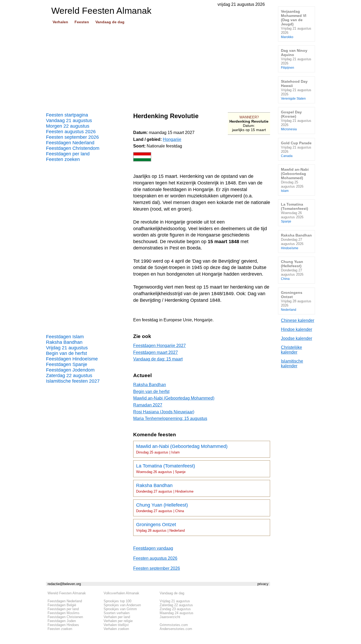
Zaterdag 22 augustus (69, 375)
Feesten (82, 22)
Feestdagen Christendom (72, 148)
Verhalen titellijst (116, 625)
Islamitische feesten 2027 (73, 381)
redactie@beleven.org (64, 584)
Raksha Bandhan (64, 342)
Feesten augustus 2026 (71, 131)
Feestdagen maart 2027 (155, 352)
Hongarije (172, 139)
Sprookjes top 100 (117, 601)
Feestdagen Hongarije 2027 (159, 345)
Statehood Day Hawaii (296, 89)
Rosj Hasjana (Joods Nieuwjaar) (163, 412)
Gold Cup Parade (296, 149)
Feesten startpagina (67, 115)
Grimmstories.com (174, 625)
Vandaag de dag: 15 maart (158, 359)
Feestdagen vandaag (153, 548)
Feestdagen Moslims (64, 613)
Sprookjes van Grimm (120, 609)
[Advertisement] (158, 66)
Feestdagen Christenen (65, 617)
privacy (263, 584)
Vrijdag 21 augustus (67, 347)
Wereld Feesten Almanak (67, 593)
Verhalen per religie (118, 621)
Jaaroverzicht (170, 617)
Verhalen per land (117, 617)
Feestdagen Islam (65, 336)
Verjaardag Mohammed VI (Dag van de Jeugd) (296, 24)
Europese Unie (178, 320)
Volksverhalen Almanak (121, 593)
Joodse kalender (296, 338)
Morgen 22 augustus (67, 126)
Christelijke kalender (291, 349)
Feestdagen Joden (62, 621)
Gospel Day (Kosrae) (296, 120)
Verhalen (60, 22)
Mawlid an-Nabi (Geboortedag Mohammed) (173, 398)
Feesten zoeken (63, 159)
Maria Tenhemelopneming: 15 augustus (170, 418)
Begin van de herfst (66, 353)
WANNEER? (249, 117)
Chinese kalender (297, 320)
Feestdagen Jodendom (70, 370)
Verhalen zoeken (116, 629)
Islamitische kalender (292, 363)
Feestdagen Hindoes (63, 625)
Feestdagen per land (68, 153)
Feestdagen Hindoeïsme (72, 359)
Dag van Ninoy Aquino (296, 58)
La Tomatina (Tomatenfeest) (165, 468)
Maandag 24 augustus (176, 613)
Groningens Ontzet (160, 527)
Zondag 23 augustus (175, 609)
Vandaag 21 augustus (69, 120)
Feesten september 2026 (72, 137)
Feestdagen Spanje (66, 364)
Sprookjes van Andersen (122, 605)
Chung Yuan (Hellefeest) (162, 507)
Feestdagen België (62, 605)
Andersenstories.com (176, 629)
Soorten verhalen (116, 613)
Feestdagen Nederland (70, 142)
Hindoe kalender (296, 329)
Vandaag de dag (109, 22)
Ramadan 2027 (147, 405)
